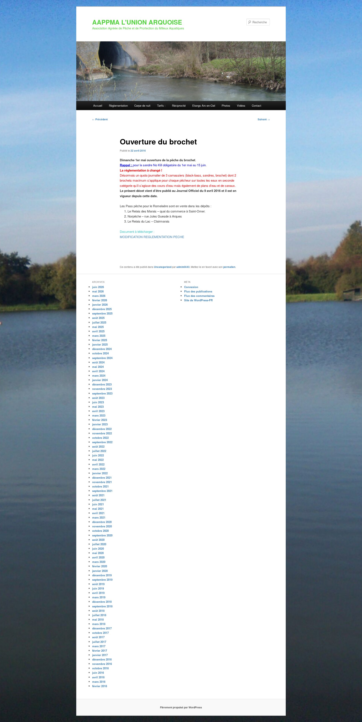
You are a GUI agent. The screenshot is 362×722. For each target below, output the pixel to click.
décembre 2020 (102, 522)
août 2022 (98, 446)
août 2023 (98, 398)
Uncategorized (162, 267)
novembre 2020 (102, 526)
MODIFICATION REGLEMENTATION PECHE (152, 237)
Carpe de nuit (142, 105)
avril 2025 (98, 331)
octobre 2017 (100, 633)
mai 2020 (98, 553)
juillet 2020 (99, 544)
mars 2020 (98, 562)
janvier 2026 (100, 305)
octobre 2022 (100, 438)
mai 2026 (98, 291)
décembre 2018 (102, 602)
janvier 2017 (100, 655)
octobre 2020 (100, 531)
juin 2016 (98, 673)
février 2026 (99, 300)
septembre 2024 (102, 358)
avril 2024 (98, 371)
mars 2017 (98, 646)
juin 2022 (98, 455)
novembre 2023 (102, 389)
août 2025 (98, 318)
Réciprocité (179, 105)
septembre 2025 (102, 313)
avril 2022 (98, 464)
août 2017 (98, 637)
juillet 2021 (99, 500)
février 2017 (99, 651)
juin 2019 (98, 588)
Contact (256, 105)
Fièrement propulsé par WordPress (181, 707)
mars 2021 (98, 517)
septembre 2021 (102, 491)
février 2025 (99, 340)
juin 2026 (98, 287)
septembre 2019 (102, 580)
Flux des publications (198, 291)
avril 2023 (98, 411)
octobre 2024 (100, 353)
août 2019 (98, 584)
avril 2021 (98, 513)
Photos (226, 105)
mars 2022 (98, 469)
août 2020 (98, 540)
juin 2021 (98, 504)
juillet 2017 (99, 642)
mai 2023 (98, 407)
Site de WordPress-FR (198, 300)
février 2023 (99, 420)
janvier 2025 (100, 344)
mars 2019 (98, 597)
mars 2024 (98, 375)
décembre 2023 (102, 384)
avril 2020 (98, 557)
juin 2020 (98, 548)
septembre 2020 (102, 535)
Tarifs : (161, 105)
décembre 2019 (102, 575)
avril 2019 (98, 593)
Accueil (97, 105)
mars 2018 (98, 624)
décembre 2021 (102, 478)
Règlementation (118, 105)
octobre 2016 (100, 668)
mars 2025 (98, 336)
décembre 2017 (102, 628)
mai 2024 (98, 367)
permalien (229, 267)
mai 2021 (98, 509)
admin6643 (183, 267)
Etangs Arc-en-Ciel (203, 105)
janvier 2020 (100, 571)
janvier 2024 (100, 380)
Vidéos (241, 105)
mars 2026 (98, 296)
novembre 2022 (102, 433)
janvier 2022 (100, 473)
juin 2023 (98, 402)
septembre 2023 (102, 393)
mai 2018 (98, 619)
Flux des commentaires (199, 296)
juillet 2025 (99, 322)
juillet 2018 (99, 615)
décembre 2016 (102, 659)
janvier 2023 (100, 424)
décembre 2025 (102, 309)
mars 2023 (98, 415)
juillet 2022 (99, 451)
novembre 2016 (102, 664)
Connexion (191, 287)
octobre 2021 (100, 486)
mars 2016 (98, 682)
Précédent (100, 119)
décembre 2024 (102, 349)
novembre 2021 (102, 482)
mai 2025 (98, 327)
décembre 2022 (102, 429)
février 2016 (99, 686)
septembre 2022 (102, 442)
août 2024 (98, 362)
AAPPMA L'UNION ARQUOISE (137, 21)
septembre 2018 (102, 606)
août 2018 (98, 611)
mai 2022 (98, 460)
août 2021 (98, 495)
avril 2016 (98, 677)
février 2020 (99, 566)
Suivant (264, 119)
